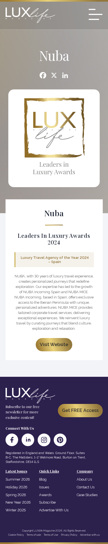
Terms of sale (34, 534)
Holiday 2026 (16, 487)
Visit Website (54, 344)
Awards (45, 495)
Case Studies (87, 495)
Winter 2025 (16, 510)
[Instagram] (44, 440)
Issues (44, 487)
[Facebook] (42, 76)
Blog (43, 479)
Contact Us (85, 487)
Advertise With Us (53, 510)
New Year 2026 (18, 502)
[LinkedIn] (28, 440)
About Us (84, 479)
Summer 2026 (18, 479)
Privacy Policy (69, 534)
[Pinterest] (60, 440)
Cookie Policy (16, 534)
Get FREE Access (80, 410)
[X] (54, 76)
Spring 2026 (16, 495)
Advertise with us (90, 534)
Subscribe (47, 502)
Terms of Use (51, 534)
